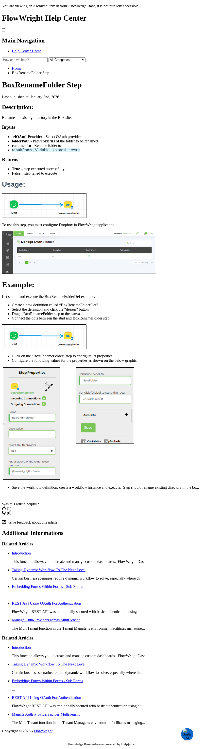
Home (16, 68)
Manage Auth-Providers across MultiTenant (46, 620)
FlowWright (43, 731)
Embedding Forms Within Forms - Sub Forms (47, 586)
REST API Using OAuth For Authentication (46, 603)
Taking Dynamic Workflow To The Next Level (48, 570)
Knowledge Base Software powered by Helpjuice (101, 744)
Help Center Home (26, 51)
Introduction (21, 553)
